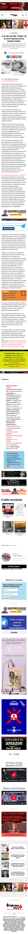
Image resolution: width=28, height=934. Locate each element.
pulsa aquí (14, 448)
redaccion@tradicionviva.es (15, 917)
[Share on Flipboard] (14, 56)
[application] (14, 775)
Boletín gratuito (20, 913)
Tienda (9, 913)
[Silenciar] (22, 780)
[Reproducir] (3, 780)
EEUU (15, 545)
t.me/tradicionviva (12, 432)
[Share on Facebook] (8, 56)
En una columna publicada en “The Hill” (13, 175)
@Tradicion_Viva (11, 439)
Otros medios (12, 52)
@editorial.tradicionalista (14, 435)
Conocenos (14, 913)
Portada (5, 913)
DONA (14, 914)
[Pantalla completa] (24, 780)
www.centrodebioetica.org (9, 81)
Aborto (11, 545)
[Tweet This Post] (11, 56)
